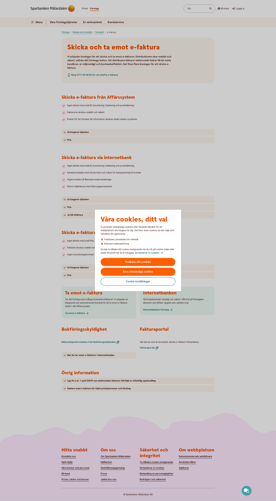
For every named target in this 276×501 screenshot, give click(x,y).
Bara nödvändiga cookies (138, 272)
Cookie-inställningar (138, 281)
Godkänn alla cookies (138, 262)
